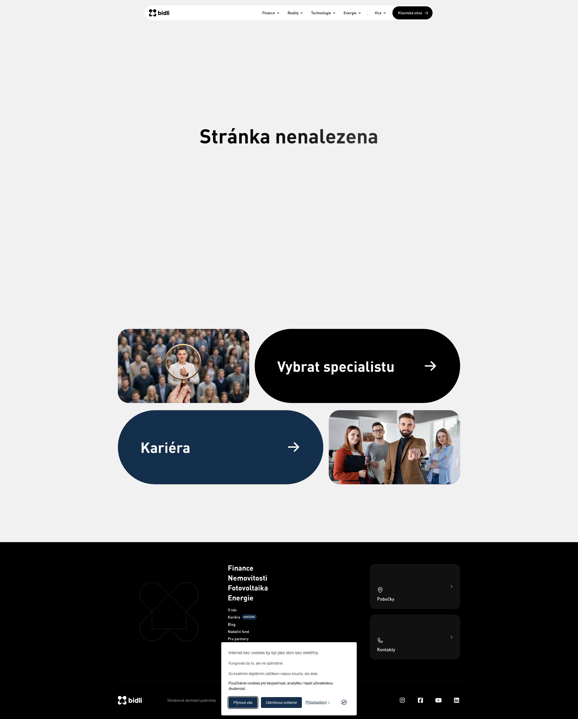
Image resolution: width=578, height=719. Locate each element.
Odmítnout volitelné (281, 702)
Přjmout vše (242, 702)
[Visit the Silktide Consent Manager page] (344, 702)
